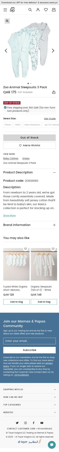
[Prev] (6, 51)
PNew (8, 125)
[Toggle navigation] (5, 10)
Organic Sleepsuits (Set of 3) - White (41, 288)
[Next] (53, 51)
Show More (9, 216)
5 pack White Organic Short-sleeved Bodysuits (15, 289)
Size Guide (50, 119)
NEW (17, 125)
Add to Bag (16, 302)
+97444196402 (21, 375)
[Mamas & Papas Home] (12, 9)
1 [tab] (28, 83)
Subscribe (29, 350)
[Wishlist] (25, 248)
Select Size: (9, 119)
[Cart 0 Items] (54, 9)
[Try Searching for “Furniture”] (30, 10)
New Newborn (32, 125)
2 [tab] (30, 83)
